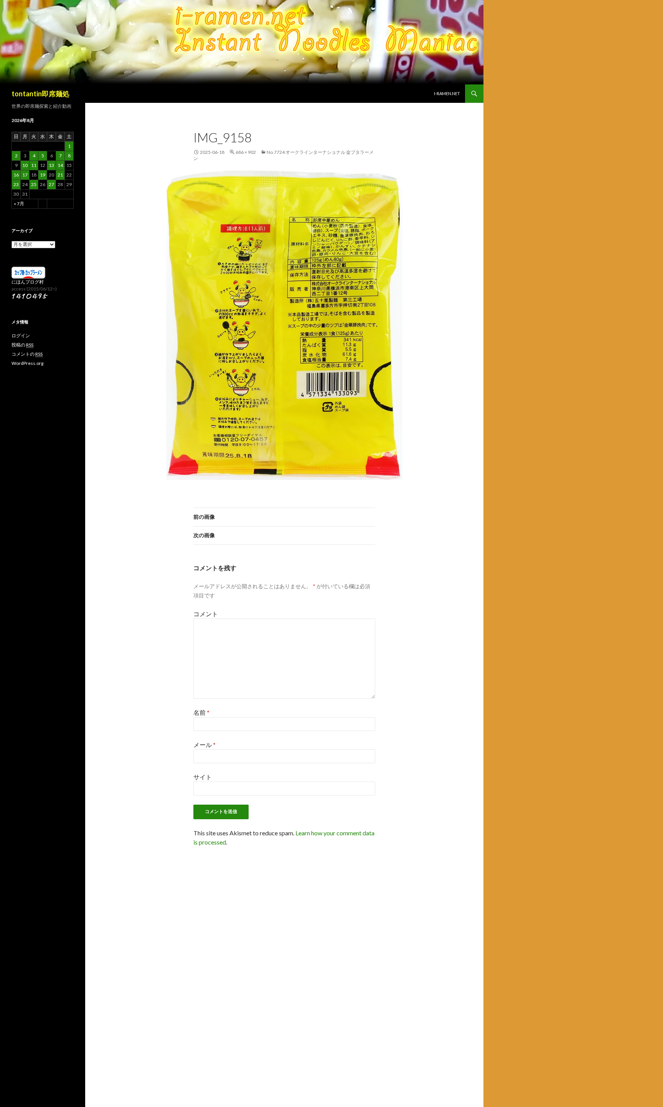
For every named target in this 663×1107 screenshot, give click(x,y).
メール (204, 744)
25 (33, 184)
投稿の (22, 345)
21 (60, 175)
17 (25, 175)
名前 (201, 712)
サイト (202, 776)
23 (16, 184)
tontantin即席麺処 (40, 93)
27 (51, 184)
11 (33, 165)
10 (25, 165)
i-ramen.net (447, 93)
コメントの (27, 354)
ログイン (21, 335)
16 (16, 175)
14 (60, 165)
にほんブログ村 (28, 282)
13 (51, 165)
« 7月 (19, 203)
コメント (205, 613)
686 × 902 (246, 152)
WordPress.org (27, 363)
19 (42, 175)
